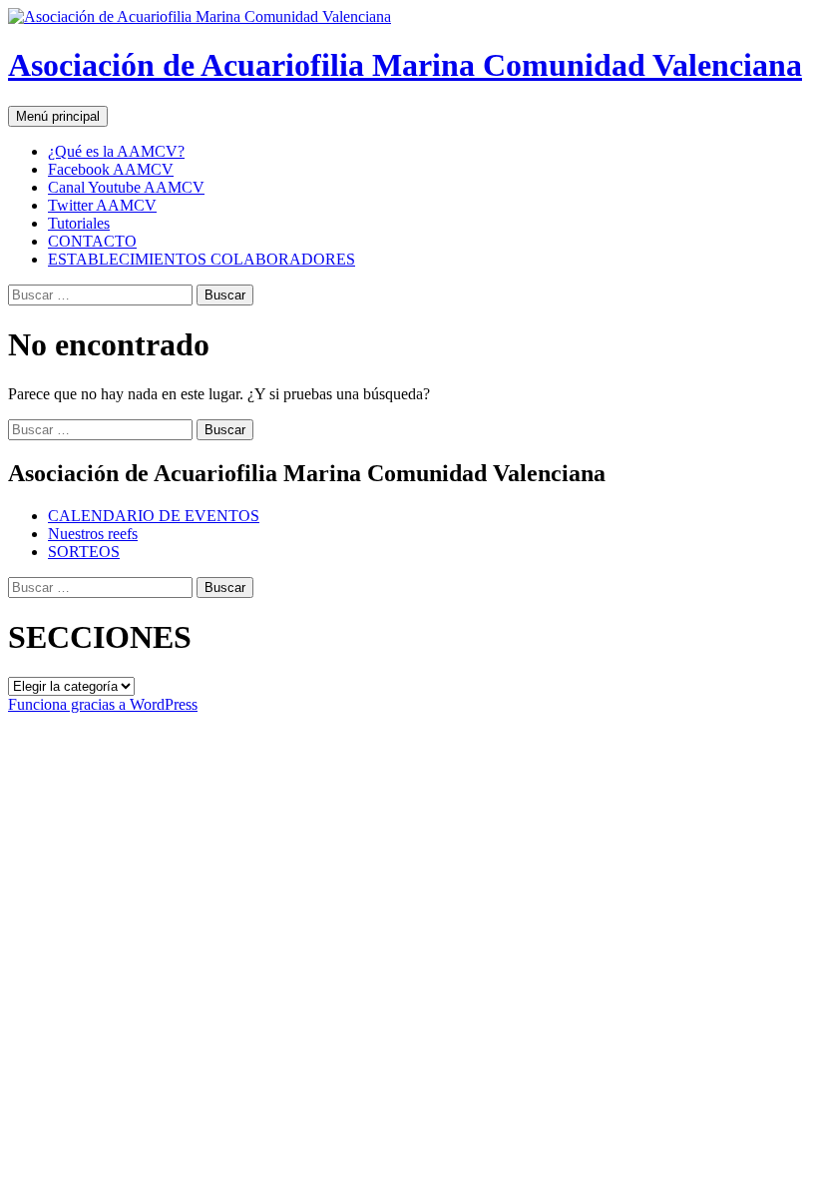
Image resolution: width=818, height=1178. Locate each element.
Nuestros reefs (93, 533)
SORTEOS (84, 551)
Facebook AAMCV (111, 169)
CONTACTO (92, 241)
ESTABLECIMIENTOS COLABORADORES (201, 259)
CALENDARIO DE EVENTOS (153, 515)
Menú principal (58, 116)
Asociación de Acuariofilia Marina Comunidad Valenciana (405, 65)
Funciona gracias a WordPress (103, 704)
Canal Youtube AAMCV (126, 187)
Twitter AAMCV (102, 205)
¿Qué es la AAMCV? (116, 151)
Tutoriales (79, 223)
